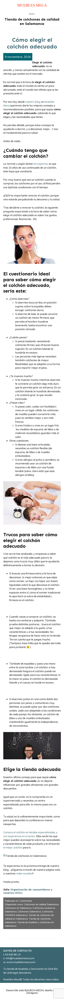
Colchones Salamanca (29, 911)
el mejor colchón (12, 847)
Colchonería (25, 900)
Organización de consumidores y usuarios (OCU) (27, 891)
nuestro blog (32, 101)
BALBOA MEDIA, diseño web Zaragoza (41, 991)
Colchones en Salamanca (18, 907)
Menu (32, 14)
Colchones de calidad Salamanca (41, 904)
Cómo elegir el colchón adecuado (32, 43)
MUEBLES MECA (32, 5)
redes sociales (23, 873)
